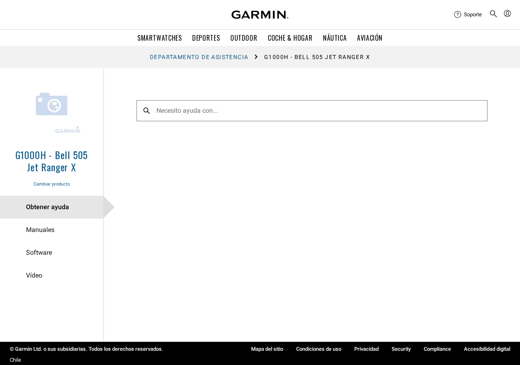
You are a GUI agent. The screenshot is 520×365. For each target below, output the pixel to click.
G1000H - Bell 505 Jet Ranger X (51, 160)
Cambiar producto (52, 184)
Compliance (437, 349)
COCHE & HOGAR (290, 38)
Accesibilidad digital (487, 349)
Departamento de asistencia (199, 57)
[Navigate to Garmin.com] (260, 14)
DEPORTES (206, 38)
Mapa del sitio (267, 349)
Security (401, 349)
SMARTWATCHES (159, 38)
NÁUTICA (335, 38)
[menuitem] (468, 14)
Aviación (370, 38)
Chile (15, 360)
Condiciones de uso (318, 349)
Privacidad (366, 349)
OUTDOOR (243, 38)
